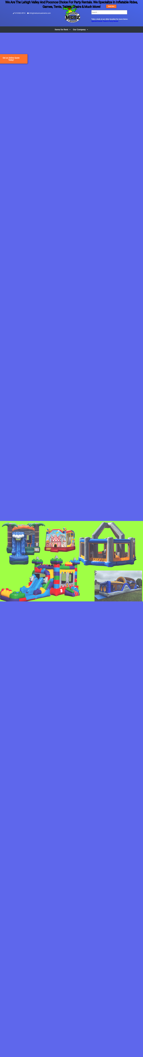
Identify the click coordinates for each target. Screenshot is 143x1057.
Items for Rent (61, 29)
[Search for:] (109, 12)
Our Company (79, 29)
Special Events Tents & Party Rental (104, 21)
